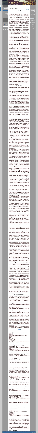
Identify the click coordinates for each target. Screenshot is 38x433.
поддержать (0, 7)
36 (20, 173)
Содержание (13, 8)
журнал (7, 6)
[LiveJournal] (19, 329)
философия (6, 13)
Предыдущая (10, 8)
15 (16, 93)
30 (18, 153)
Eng (34, 0)
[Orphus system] (33, 432)
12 (25, 82)
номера (7, 7)
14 (21, 92)
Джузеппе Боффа (27, 9)
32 (11, 164)
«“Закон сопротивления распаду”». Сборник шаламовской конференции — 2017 (32, 14)
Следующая (16, 8)
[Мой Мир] (20, 329)
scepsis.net (28, 431)
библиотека (6, 10)
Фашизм (33, 24)
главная (6, 5)
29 (12, 152)
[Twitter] (18, 329)
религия (7, 12)
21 (23, 120)
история (7, 14)
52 (16, 251)
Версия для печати (11, 5)
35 (24, 172)
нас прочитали (6, 8)
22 (17, 125)
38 (20, 177)
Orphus (3, 28)
